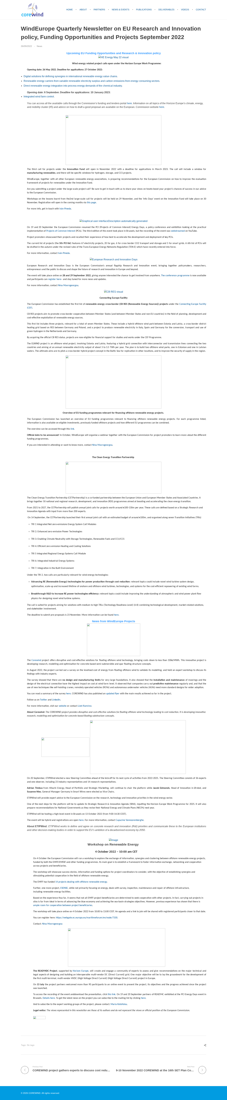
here (129, 103)
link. (73, 429)
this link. (112, 994)
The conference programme (175, 275)
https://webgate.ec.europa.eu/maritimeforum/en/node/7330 (86, 918)
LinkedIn (56, 700)
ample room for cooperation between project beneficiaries (62, 905)
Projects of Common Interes (60, 231)
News (39, 46)
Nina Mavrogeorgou (68, 285)
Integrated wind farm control (39, 96)
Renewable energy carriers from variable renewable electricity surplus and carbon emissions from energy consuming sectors (91, 81)
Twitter (43, 700)
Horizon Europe (80, 971)
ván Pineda (65, 209)
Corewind (37, 660)
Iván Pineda (64, 253)
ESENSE (64, 888)
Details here (49, 998)
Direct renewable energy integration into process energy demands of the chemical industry (73, 85)
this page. (92, 202)
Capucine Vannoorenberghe (130, 820)
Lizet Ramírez (84, 706)
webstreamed (178, 231)
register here (54, 279)
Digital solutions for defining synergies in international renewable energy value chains (70, 76)
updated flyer (113, 693)
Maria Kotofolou (119, 1004)
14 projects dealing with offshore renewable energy (81, 882)
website (62, 706)
